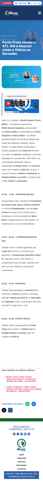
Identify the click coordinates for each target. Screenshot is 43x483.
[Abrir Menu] (39, 13)
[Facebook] (33, 404)
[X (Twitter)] (4, 410)
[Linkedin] (21, 434)
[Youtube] (25, 434)
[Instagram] (18, 434)
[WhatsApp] (27, 404)
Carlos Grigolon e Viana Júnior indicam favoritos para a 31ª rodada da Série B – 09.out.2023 (23, 389)
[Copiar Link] (10, 410)
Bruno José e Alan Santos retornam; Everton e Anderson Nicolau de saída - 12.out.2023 (21, 379)
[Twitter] (29, 434)
